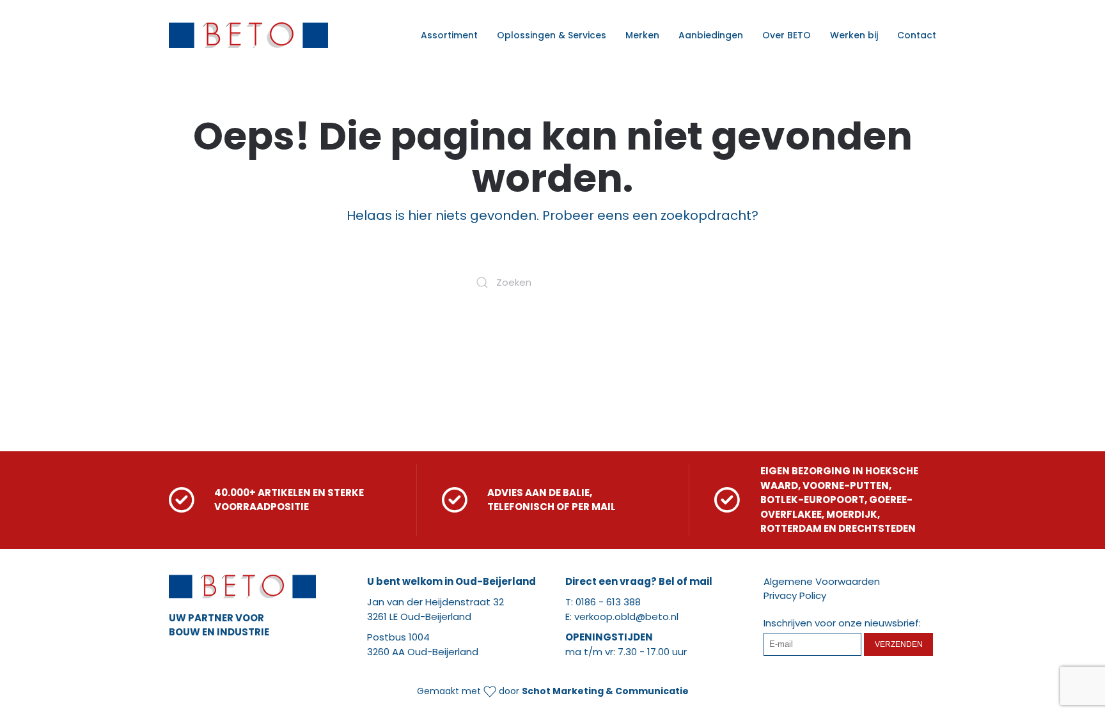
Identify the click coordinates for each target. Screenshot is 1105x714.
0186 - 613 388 (608, 602)
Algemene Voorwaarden (822, 581)
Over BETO (786, 35)
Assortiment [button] (449, 35)
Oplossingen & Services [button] (551, 35)
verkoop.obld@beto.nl (626, 616)
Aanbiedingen (710, 35)
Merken (642, 35)
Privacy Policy (795, 595)
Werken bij (854, 35)
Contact (916, 35)
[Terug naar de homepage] (248, 35)
